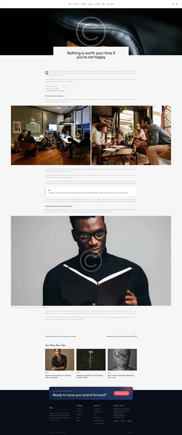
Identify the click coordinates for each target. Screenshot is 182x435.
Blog (78, 417)
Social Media (97, 417)
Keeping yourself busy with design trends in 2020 (89, 376)
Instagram (129, 421)
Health (61, 325)
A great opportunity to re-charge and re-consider (58, 376)
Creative (48, 325)
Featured (55, 325)
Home (78, 409)
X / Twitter (123, 421)
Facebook (116, 421)
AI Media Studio (98, 412)
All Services (97, 409)
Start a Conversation (121, 393)
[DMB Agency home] (52, 406)
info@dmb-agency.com (119, 415)
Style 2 (67, 325)
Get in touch (130, 432)
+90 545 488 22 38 (118, 417)
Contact (79, 420)
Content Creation (98, 420)
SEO (95, 414)
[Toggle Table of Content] (63, 86)
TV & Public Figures (99, 423)
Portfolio (79, 414)
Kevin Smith (46, 307)
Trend (46, 372)
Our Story (79, 412)
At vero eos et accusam (53, 88)
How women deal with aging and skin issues (121, 376)
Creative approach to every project (56, 90)
